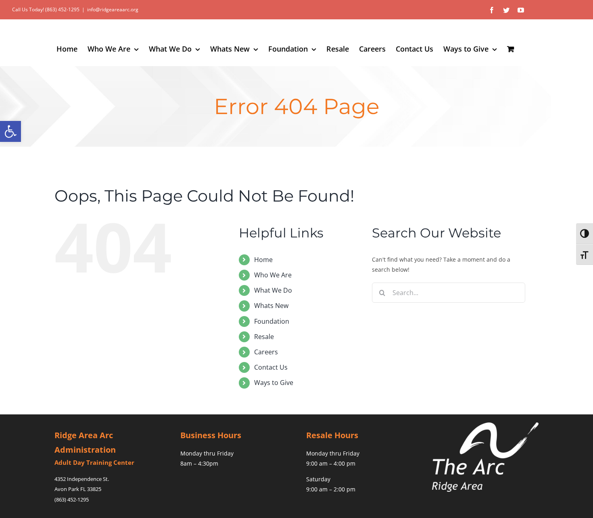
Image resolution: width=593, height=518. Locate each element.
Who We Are (273, 274)
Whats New (271, 305)
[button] (10, 131)
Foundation (271, 321)
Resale (264, 336)
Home (263, 259)
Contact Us (271, 367)
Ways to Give (273, 382)
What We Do (273, 290)
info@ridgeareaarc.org (112, 9)
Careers (266, 351)
